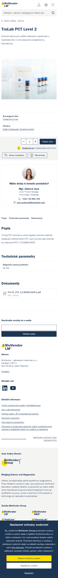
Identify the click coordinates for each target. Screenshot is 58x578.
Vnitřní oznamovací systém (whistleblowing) (21, 405)
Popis (4, 218)
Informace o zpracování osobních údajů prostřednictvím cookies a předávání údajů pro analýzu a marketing (26, 428)
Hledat (53, 12)
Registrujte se (28, 148)
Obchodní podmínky (10, 418)
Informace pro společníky (12, 422)
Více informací (17, 547)
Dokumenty (36, 218)
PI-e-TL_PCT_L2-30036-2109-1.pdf (24, 294)
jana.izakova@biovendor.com (31, 202)
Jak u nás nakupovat (10, 409)
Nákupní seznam (46, 4)
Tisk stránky (40, 155)
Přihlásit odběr (29, 334)
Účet (39, 4)
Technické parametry (19, 218)
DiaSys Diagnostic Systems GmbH (18, 129)
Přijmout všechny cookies (29, 558)
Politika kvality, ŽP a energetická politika (19, 413)
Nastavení (29, 573)
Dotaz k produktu (16, 155)
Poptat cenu (48, 141)
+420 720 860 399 (31, 198)
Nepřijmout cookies (29, 566)
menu (53, 4)
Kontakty (5, 371)
